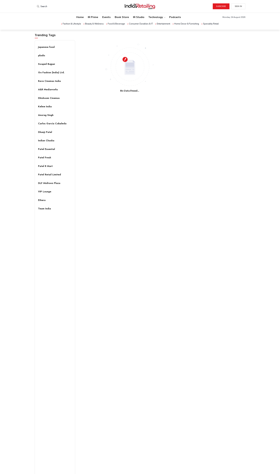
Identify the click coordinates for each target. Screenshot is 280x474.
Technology (155, 17)
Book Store (122, 17)
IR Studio (138, 17)
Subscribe (221, 6)
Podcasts (175, 17)
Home (80, 17)
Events (106, 17)
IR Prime (93, 17)
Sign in (238, 6)
